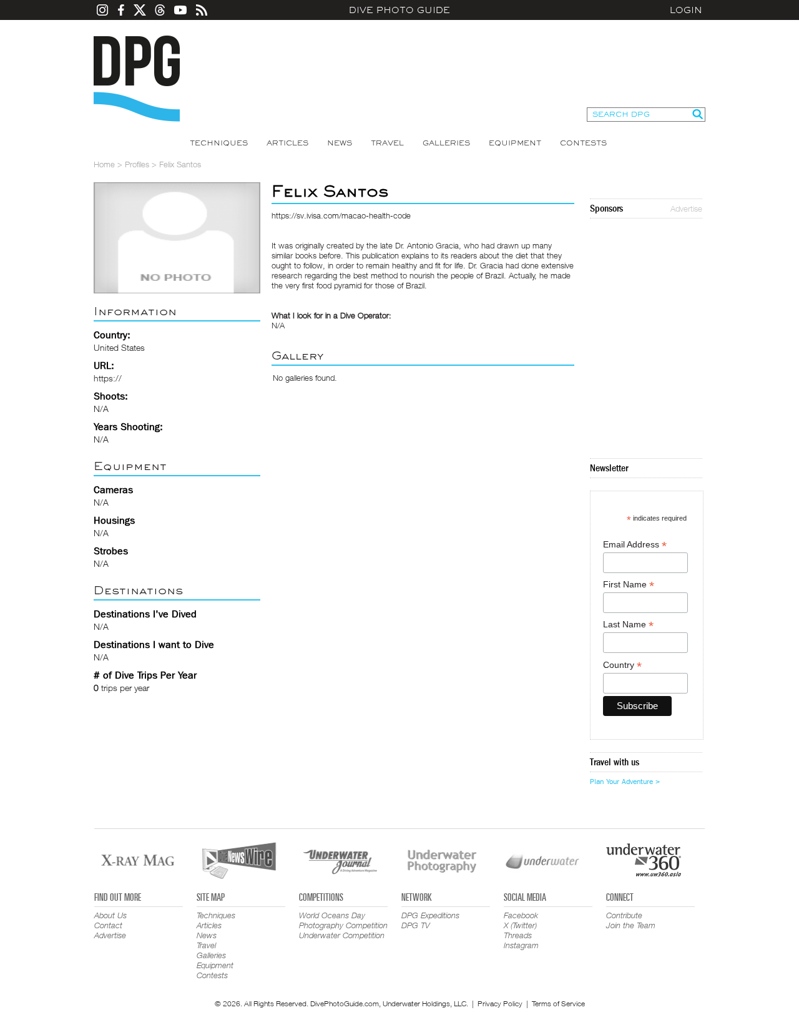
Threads (518, 935)
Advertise (686, 208)
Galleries (446, 143)
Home (104, 164)
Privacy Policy (500, 1003)
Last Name (628, 624)
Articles (287, 143)
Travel (387, 143)
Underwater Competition (342, 935)
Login (686, 10)
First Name (628, 585)
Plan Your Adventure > (625, 781)
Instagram (521, 945)
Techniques (219, 143)
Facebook (521, 915)
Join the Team (630, 925)
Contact (108, 925)
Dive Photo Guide (399, 10)
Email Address (635, 545)
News (339, 143)
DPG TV (415, 925)
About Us (110, 915)
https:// (108, 378)
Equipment (515, 143)
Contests (583, 143)
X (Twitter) (520, 925)
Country (622, 665)
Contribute (624, 915)
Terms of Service (558, 1003)
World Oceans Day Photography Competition (343, 920)
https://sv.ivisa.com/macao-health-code (341, 215)
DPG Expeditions (430, 915)
